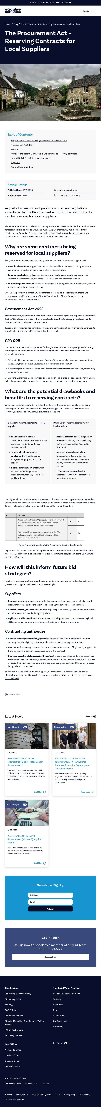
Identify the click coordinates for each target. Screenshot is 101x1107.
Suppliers (15, 162)
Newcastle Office (13, 1050)
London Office (11, 1055)
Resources (58, 1004)
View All (89, 716)
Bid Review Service (14, 1015)
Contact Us (50, 957)
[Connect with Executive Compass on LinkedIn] (54, 1043)
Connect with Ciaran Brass (70, 195)
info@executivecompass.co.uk (75, 675)
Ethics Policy (85, 1094)
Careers (46, 1084)
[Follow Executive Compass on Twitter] (58, 1043)
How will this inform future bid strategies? (30, 158)
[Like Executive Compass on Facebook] (61, 1043)
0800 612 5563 (12, 678)
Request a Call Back (13, 1084)
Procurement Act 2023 (21, 145)
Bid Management (13, 999)
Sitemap (8, 1094)
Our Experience (60, 1021)
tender (84, 230)
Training (8, 1004)
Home (8, 24)
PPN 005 (15, 149)
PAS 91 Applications (14, 1030)
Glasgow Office (12, 1061)
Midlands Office (12, 1066)
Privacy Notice (22, 1094)
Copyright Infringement (41, 1094)
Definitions (58, 1026)
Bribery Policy (69, 1094)
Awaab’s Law (36, 287)
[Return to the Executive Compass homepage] (46, 11)
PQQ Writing (10, 1010)
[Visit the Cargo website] (20, 1100)
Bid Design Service (13, 1035)
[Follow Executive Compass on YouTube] (65, 1043)
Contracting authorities (22, 167)
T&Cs (58, 1094)
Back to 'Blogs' (15, 694)
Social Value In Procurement (66, 993)
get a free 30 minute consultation (50, 2)
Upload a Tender (31, 1084)
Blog (16, 24)
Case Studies (59, 1015)
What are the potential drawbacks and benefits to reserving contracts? (44, 154)
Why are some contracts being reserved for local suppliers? (39, 140)
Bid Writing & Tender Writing (18, 993)
